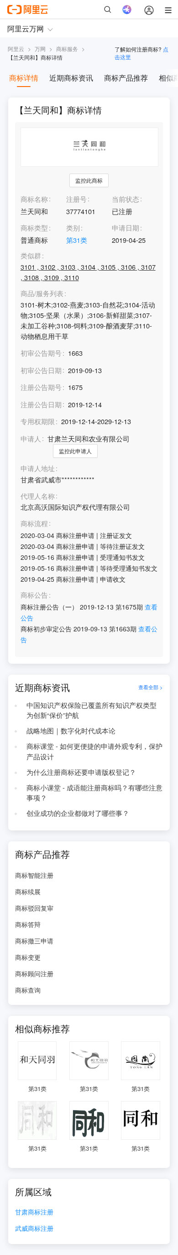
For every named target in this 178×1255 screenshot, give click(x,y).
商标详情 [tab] (23, 77)
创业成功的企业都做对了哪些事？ (77, 813)
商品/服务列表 (42, 293)
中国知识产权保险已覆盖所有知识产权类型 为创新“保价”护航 (91, 710)
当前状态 (125, 199)
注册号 (76, 199)
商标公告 (34, 595)
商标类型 (34, 227)
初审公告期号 (41, 353)
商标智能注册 (34, 875)
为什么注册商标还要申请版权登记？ (81, 772)
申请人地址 (38, 468)
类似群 (31, 255)
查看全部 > (150, 687)
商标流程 (34, 523)
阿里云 (16, 48)
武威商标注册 (34, 1228)
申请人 (31, 438)
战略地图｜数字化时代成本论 (70, 730)
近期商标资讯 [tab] (71, 77)
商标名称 (34, 199)
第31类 (76, 240)
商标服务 (67, 48)
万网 (40, 48)
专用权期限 (38, 421)
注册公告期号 (41, 387)
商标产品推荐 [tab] (126, 77)
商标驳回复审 (34, 907)
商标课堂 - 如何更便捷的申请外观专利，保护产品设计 (94, 751)
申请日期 (125, 227)
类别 (73, 227)
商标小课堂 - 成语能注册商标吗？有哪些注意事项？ (94, 793)
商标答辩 (28, 924)
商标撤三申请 (34, 940)
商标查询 (28, 989)
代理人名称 (38, 496)
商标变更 (28, 957)
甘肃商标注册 (34, 1212)
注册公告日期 (41, 404)
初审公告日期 (41, 370)
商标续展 (28, 891)
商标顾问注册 (34, 973)
